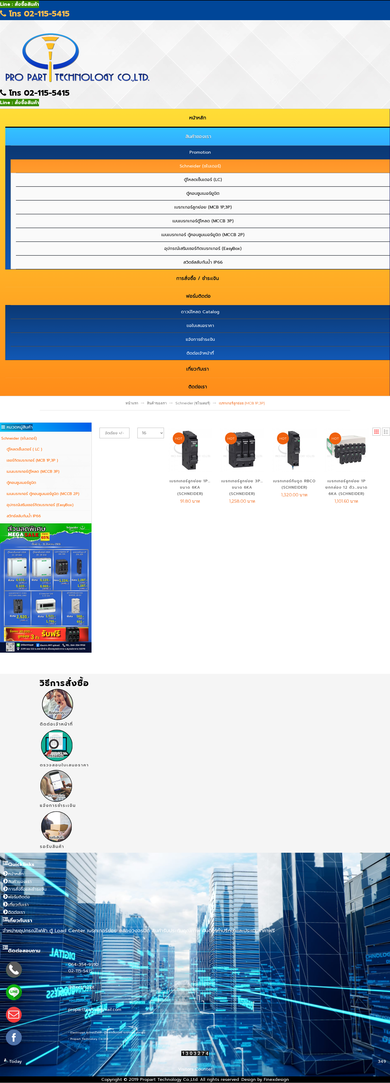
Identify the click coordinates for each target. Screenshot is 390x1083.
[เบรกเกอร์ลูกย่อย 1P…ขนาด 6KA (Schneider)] (190, 450)
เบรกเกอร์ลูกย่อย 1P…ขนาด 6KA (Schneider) (190, 487)
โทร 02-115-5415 (38, 14)
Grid (376, 432)
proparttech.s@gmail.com (94, 1009)
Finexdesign (276, 1079)
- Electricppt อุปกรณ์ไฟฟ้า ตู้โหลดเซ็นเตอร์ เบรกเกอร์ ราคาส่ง (106, 1032)
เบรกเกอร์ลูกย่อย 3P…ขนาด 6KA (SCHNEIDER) (242, 487)
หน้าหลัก (16, 874)
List (386, 432)
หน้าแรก (131, 403)
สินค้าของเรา (157, 403)
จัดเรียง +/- (114, 433)
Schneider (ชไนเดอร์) (192, 403)
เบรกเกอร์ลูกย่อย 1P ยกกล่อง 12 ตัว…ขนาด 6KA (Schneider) (346, 487)
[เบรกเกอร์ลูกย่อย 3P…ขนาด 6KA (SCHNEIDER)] (242, 450)
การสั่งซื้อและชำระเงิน (27, 889)
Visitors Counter (195, 1069)
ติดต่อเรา (16, 912)
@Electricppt (81, 987)
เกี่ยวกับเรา (18, 904)
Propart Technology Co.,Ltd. (169, 1079)
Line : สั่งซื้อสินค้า (19, 4)
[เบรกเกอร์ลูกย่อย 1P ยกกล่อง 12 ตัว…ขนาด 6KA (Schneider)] (346, 450)
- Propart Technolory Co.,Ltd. (88, 1039)
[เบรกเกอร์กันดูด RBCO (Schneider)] (294, 450)
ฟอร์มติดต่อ (19, 897)
